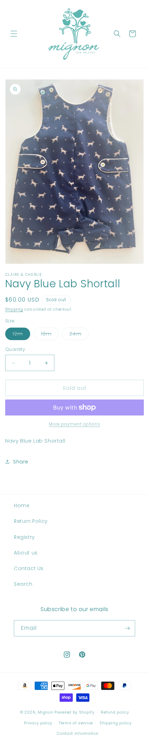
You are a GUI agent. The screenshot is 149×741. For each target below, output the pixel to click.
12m (21, 335)
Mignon (46, 712)
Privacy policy (38, 723)
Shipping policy (115, 723)
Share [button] (20, 461)
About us (26, 552)
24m (79, 335)
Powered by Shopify (74, 712)
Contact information (77, 733)
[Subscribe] (127, 628)
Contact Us (29, 568)
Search (23, 584)
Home (21, 505)
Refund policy (115, 712)
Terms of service (76, 723)
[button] (13, 33)
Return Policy (31, 521)
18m (50, 335)
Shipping (14, 309)
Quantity (15, 349)
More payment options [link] (74, 424)
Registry (24, 537)
